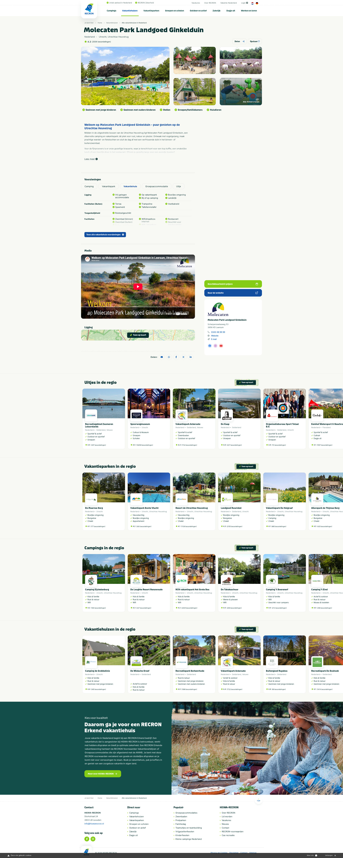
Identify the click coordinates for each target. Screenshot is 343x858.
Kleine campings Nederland (189, 839)
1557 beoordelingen (324, 445)
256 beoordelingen (324, 608)
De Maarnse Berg (94, 508)
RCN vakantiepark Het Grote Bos (192, 589)
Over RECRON (210, 3)
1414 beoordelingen (324, 689)
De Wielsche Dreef (139, 671)
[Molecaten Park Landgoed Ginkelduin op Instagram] (215, 346)
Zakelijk (216, 10)
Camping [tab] (89, 186)
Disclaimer (233, 853)
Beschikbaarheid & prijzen (220, 284)
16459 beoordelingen (144, 445)
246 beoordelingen (234, 608)
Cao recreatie (228, 835)
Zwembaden (181, 816)
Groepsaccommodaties (186, 812)
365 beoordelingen (98, 689)
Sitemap (253, 853)
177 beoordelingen (98, 526)
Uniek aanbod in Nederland (120, 3)
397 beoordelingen (98, 445)
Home (100, 23)
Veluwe (110, 430)
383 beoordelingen (144, 526)
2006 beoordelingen (101, 42)
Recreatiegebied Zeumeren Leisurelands (99, 425)
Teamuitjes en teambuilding (189, 827)
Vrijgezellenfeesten (185, 831)
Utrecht (145, 427)
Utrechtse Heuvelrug (158, 511)
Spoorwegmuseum (140, 424)
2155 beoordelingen (234, 526)
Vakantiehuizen (129, 10)
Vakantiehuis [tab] (130, 186)
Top (258, 801)
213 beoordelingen (279, 608)
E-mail (214, 339)
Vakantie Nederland (228, 3)
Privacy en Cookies (219, 853)
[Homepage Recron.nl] (86, 852)
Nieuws (225, 824)
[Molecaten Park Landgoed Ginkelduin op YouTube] (221, 346)
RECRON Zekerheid (146, 3)
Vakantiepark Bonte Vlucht (144, 508)
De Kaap (225, 424)
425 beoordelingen (325, 526)
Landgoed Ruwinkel (231, 508)
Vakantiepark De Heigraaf (279, 508)
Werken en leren (249, 10)
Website (214, 335)
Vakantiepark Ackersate (188, 424)
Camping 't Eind (319, 589)
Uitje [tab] (178, 186)
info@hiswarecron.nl (94, 823)
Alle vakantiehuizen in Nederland (134, 23)
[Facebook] (86, 839)
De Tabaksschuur (229, 589)
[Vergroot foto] (195, 60)
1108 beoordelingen (188, 526)
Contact (225, 827)
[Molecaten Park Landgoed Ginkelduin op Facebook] (210, 346)
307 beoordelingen (234, 445)
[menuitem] (111, 10)
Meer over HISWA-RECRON (101, 773)
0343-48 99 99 (218, 332)
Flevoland (327, 427)
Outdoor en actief (198, 10)
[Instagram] (93, 839)
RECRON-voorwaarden (232, 831)
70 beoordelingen (278, 445)
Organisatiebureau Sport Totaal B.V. (282, 425)
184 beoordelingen (98, 608)
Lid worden (227, 816)
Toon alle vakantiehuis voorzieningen (103, 234)
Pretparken (181, 820)
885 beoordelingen (279, 526)
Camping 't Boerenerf (277, 589)
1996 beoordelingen (189, 689)
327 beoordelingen (144, 608)
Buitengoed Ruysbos (276, 671)
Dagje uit (230, 10)
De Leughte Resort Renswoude (146, 589)
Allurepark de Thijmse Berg (325, 508)
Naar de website (216, 293)
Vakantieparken (151, 10)
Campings (111, 10)
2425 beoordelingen (189, 608)
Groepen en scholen (174, 10)
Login (243, 3)
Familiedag (181, 824)
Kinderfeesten (182, 835)
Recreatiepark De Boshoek (325, 671)
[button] (259, 420)
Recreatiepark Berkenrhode (190, 671)
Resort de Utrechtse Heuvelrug (192, 508)
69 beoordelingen (278, 689)
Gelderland (100, 430)
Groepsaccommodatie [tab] (156, 186)
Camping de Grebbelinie (97, 671)
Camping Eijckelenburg (97, 589)
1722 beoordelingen (189, 445)
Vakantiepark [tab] (108, 186)
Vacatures (196, 3)
